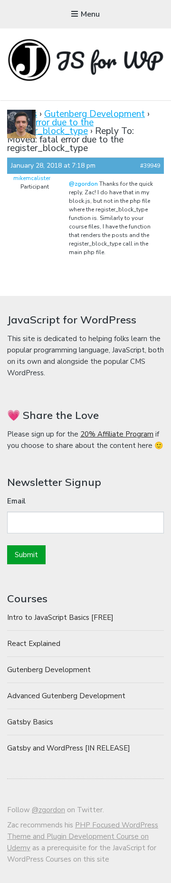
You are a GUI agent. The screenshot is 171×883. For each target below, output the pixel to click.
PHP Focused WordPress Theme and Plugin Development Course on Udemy (82, 836)
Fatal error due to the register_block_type (50, 126)
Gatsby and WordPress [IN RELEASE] (68, 748)
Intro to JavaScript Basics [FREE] (60, 617)
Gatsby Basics (30, 722)
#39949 (150, 166)
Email (16, 501)
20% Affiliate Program (116, 434)
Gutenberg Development (94, 114)
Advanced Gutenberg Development (66, 696)
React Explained (33, 643)
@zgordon (83, 184)
